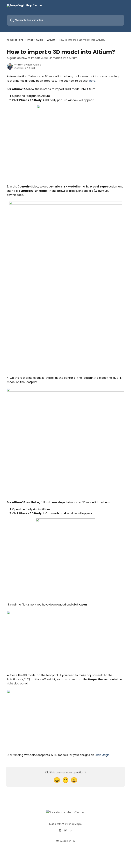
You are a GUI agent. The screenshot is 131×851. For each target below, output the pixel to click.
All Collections (15, 40)
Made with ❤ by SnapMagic (65, 824)
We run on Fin (67, 840)
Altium (51, 40)
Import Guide (35, 40)
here (92, 81)
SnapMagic (102, 755)
